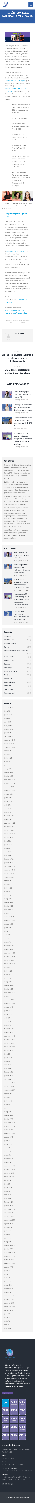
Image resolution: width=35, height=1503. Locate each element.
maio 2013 (7, 1278)
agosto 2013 (8, 1267)
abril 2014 (7, 1238)
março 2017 (8, 1112)
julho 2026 (7, 711)
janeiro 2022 (8, 906)
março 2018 (8, 1068)
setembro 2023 (9, 834)
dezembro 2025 (9, 736)
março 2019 (8, 1025)
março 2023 (8, 855)
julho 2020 (7, 967)
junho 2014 (8, 1231)
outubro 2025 (9, 744)
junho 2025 (8, 758)
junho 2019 (8, 1014)
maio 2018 (7, 1061)
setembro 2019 (9, 1003)
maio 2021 (7, 935)
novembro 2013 (9, 1256)
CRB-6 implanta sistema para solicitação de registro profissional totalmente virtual (16, 490)
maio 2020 (7, 975)
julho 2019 (7, 1011)
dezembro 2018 (9, 1036)
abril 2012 (7, 1325)
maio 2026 (7, 718)
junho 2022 (8, 888)
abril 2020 (7, 978)
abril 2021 (7, 938)
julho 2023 (7, 841)
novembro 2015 (9, 1169)
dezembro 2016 (9, 1123)
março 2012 (8, 1328)
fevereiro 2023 (9, 859)
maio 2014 (7, 1234)
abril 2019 (7, 1021)
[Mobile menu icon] (30, 4)
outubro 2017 (9, 1086)
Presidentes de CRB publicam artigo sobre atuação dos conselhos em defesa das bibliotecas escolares (23, 438)
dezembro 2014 (9, 1209)
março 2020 (8, 982)
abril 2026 (7, 722)
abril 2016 (7, 1151)
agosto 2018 (8, 1050)
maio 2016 (7, 1148)
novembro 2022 (9, 870)
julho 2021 (7, 928)
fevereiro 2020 (9, 985)
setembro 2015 (9, 1177)
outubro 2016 (9, 1130)
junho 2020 (8, 971)
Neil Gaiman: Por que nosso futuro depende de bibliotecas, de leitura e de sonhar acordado (17, 501)
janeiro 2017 (8, 1119)
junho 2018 (8, 1058)
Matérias (26, 320)
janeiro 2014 (8, 1249)
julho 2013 (7, 1271)
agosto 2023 (8, 837)
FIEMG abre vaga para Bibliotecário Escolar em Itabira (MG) (22, 394)
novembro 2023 (9, 827)
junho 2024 (8, 801)
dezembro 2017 (9, 1079)
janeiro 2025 (8, 776)
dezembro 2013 (9, 1252)
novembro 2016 (9, 1126)
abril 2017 (7, 1108)
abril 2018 (7, 1065)
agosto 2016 (8, 1137)
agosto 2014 (8, 1224)
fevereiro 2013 (9, 1289)
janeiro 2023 (8, 863)
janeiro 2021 (8, 949)
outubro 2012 (9, 1303)
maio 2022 (7, 892)
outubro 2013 (9, 1260)
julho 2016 (7, 1141)
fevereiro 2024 (9, 816)
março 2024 (8, 812)
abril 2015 (7, 1195)
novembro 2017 (9, 1083)
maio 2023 (7, 848)
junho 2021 (8, 931)
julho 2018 (7, 1054)
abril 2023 (7, 852)
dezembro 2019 (9, 993)
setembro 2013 (9, 1263)
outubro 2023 (9, 830)
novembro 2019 (9, 996)
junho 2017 (8, 1101)
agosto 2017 (8, 1094)
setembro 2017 (9, 1090)
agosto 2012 (8, 1310)
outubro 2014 (9, 1216)
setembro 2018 (9, 1047)
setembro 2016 (9, 1133)
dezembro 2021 (9, 910)
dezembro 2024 (9, 780)
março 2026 (8, 725)
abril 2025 (7, 765)
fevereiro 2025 (9, 772)
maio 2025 (7, 762)
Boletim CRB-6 (17, 320)
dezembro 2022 (9, 866)
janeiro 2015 (8, 1206)
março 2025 (8, 769)
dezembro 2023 (9, 823)
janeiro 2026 (8, 733)
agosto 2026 (8, 707)
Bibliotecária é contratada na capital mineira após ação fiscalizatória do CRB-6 (23, 422)
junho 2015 (8, 1187)
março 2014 (8, 1242)
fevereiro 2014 (9, 1245)
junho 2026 (8, 715)
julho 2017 (7, 1097)
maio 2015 (7, 1191)
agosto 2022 (8, 881)
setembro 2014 (9, 1220)
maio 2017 (7, 1104)
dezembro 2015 (9, 1166)
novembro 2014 (9, 1213)
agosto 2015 (8, 1180)
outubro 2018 (9, 1043)
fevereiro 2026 (9, 729)
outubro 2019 (9, 1000)
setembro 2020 (9, 964)
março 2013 (8, 1285)
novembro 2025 (9, 740)
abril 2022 (7, 895)
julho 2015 (7, 1184)
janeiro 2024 (8, 819)
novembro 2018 (9, 1040)
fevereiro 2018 (9, 1072)
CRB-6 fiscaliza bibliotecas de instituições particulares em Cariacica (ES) (22, 615)
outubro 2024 (9, 787)
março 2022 (8, 899)
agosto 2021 (8, 924)
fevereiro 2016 (9, 1159)
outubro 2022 (9, 873)
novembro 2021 (9, 913)
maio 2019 (7, 1018)
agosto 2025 (8, 751)
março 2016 (8, 1155)
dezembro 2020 (9, 953)
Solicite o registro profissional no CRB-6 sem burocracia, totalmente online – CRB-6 (16, 484)
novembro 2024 (9, 783)
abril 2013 (7, 1281)
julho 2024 (7, 798)
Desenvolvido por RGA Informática (17, 1497)
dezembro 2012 (9, 1296)
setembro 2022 (9, 877)
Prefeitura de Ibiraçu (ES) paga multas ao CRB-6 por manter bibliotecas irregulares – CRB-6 (17, 467)
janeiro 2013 (8, 1292)
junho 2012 (8, 1317)
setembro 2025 (9, 747)
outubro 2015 (9, 1173)
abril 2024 (7, 808)
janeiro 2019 (8, 1032)
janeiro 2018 (8, 1076)
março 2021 (8, 942)
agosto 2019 (8, 1007)
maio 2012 (7, 1321)
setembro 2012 (9, 1307)
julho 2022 (7, 884)
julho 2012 (7, 1314)
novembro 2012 (9, 1299)
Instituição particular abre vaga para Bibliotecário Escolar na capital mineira (23, 407)
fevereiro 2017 (9, 1115)
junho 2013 (8, 1274)
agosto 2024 (8, 794)
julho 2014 (7, 1227)
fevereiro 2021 (9, 946)
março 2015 (8, 1198)
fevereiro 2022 (9, 902)
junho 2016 (8, 1144)
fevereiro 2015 (9, 1202)
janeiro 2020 (8, 989)
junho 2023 (8, 845)
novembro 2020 (9, 956)
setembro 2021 (9, 920)
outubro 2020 (9, 960)
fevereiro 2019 (9, 1029)
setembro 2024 (9, 790)
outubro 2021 (9, 917)
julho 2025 (7, 754)
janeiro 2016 (8, 1162)
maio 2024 (7, 805)
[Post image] (7, 394)
